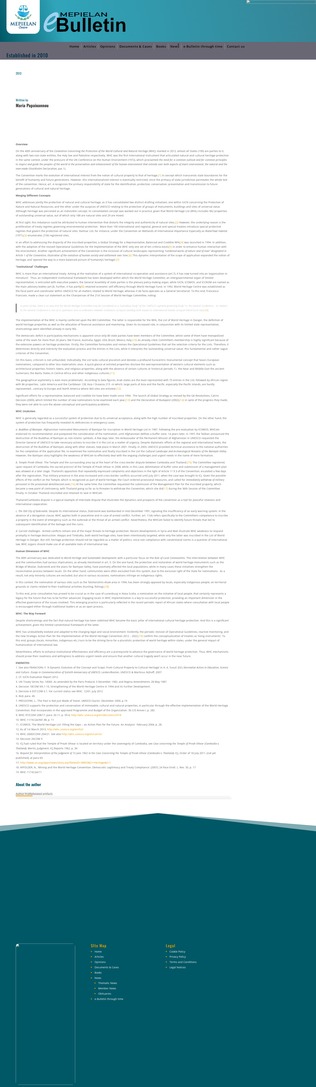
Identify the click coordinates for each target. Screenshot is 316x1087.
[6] (130, 255)
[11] (112, 373)
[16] (73, 484)
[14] (181, 400)
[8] (82, 286)
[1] (159, 175)
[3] (25, 235)
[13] (127, 400)
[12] (118, 388)
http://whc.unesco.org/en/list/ (65, 729)
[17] (165, 488)
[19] (140, 636)
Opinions (107, 46)
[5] (170, 246)
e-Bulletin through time (203, 46)
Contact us (236, 46)
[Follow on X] (258, 949)
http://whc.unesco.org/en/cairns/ (82, 734)
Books (161, 46)
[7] (117, 259)
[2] (176, 222)
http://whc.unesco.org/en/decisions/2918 (96, 715)
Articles (89, 46)
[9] (206, 310)
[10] (134, 340)
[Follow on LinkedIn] (270, 949)
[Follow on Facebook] (246, 949)
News (174, 46)
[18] (106, 586)
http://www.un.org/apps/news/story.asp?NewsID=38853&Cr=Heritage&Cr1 (65, 762)
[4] (181, 242)
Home (74, 46)
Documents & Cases (135, 46)
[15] (189, 462)
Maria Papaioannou (32, 105)
